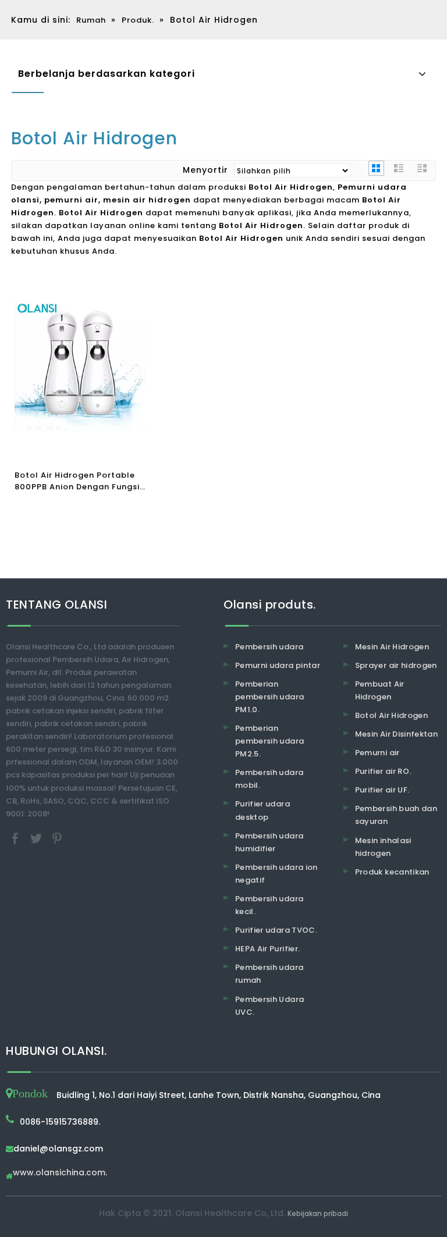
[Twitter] (37, 837)
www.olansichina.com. (60, 1173)
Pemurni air (377, 752)
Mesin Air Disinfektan (396, 734)
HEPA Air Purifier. (267, 948)
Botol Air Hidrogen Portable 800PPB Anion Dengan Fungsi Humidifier (77, 481)
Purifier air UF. (382, 789)
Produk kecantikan (392, 871)
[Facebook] (16, 837)
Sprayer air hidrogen (396, 665)
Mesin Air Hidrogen (392, 646)
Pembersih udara (269, 646)
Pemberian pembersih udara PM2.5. (269, 741)
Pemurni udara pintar (277, 665)
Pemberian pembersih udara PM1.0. (269, 696)
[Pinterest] (57, 837)
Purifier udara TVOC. (276, 930)
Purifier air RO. (383, 771)
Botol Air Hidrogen (391, 715)
